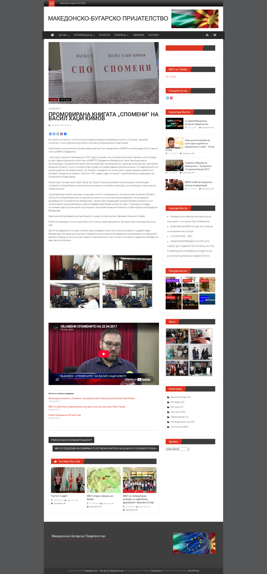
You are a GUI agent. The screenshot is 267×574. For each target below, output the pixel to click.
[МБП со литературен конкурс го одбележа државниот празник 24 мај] (140, 480)
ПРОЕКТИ (104, 35)
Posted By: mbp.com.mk (61, 125)
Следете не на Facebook (184, 48)
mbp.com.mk (72, 500)
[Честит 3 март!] (68, 480)
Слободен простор (180, 422)
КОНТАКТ (154, 35)
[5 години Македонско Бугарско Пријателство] (174, 123)
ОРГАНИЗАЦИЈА (83, 35)
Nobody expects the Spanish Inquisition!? (72, 440)
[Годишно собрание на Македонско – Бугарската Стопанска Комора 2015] (174, 165)
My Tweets (171, 76)
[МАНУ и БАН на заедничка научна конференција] (174, 184)
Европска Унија (204, 299)
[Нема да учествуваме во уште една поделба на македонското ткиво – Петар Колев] (174, 142)
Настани (187, 281)
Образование (172, 281)
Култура (53, 100)
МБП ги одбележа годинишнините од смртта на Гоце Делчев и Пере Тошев (87, 406)
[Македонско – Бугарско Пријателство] (52, 35)
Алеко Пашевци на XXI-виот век (65, 415)
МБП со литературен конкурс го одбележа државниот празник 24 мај (138, 499)
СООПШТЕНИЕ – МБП (181, 236)
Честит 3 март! (59, 496)
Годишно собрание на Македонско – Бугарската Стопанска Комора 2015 (198, 166)
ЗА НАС (63, 35)
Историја (175, 402)
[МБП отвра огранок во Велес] (104, 480)
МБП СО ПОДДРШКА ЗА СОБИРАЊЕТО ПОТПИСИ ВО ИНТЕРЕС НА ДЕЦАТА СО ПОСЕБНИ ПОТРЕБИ (105, 448)
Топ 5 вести (65, 100)
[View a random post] (214, 35)
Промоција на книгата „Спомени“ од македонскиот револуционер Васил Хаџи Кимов (92, 398)
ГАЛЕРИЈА (120, 35)
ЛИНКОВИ (138, 35)
